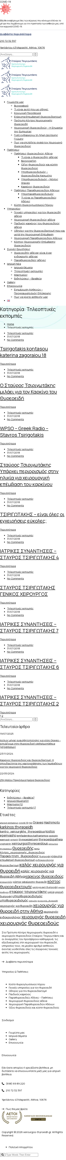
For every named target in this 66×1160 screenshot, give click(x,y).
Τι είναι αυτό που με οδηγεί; (31, 109)
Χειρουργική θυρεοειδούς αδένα (34, 220)
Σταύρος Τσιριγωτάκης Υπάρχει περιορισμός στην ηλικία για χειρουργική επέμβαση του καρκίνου (29, 474)
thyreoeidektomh (28, 839)
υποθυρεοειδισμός (14, 900)
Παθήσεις (13, 150)
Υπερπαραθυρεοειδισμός (37, 194)
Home (10, 324)
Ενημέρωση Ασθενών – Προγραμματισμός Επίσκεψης (32, 291)
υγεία (51, 892)
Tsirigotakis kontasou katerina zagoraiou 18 (24, 351)
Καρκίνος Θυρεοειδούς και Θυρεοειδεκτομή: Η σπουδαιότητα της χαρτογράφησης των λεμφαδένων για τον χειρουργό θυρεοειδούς (31, 763)
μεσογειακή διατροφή (45, 887)
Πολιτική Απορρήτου (21, 1147)
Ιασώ (37, 848)
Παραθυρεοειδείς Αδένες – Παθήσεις (31, 997)
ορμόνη (61, 887)
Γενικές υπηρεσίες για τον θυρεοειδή (30, 987)
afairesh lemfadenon (9, 823)
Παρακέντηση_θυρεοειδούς (19, 856)
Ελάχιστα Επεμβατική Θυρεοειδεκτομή (37, 117)
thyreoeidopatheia (51, 839)
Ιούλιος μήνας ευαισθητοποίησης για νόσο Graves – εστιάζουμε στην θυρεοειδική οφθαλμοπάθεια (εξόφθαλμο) (30, 744)
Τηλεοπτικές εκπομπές (28, 271)
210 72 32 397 (8, 41)
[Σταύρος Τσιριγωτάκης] (19, 68)
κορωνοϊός (6, 881)
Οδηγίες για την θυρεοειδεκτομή (28, 991)
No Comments (15, 339)
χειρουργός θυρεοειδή (43, 917)
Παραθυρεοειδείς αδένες (30, 260)
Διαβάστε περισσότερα (15, 34)
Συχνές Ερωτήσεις (18, 249)
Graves (38, 822)
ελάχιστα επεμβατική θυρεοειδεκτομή (31, 858)
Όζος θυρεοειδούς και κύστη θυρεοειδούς (34, 1007)
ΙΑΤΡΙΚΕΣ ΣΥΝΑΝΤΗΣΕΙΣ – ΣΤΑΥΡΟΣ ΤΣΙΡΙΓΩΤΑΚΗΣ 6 (29, 663)
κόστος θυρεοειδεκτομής (30, 884)
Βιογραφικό (21, 106)
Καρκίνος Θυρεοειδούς (35, 186)
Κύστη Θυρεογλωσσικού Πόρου (33, 205)
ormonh (14, 839)
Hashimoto (52, 822)
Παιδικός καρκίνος (20, 994)
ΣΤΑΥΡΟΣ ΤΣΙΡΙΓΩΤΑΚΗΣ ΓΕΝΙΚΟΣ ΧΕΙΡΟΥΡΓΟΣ (27, 590)
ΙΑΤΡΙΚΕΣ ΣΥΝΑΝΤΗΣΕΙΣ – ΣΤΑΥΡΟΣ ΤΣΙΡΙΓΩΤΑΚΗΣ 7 (29, 627)
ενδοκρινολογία (45, 860)
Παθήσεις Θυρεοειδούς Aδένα (33, 153)
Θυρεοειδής (23, 848)
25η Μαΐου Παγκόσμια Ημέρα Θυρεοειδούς (25, 780)
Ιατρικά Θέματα (23, 267)
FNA (30, 823)
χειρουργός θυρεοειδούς (29, 923)
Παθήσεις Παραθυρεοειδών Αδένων (36, 190)
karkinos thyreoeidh (16, 826)
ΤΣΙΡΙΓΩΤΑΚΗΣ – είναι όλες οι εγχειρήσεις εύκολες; (32, 517)
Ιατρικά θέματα (18, 801)
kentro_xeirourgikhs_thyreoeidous (22, 831)
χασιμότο (33, 901)
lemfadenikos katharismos (32, 835)
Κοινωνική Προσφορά (27, 113)
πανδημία (4, 892)
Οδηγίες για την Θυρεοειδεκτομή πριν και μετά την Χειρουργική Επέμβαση (39, 232)
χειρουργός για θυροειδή (16, 906)
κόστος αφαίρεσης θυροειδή (30, 881)
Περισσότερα (8, 363)
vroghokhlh (5, 843)
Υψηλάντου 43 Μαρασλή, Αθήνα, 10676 (22, 47)
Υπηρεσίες (14, 208)
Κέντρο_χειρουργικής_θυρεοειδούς (22, 852)
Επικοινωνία (14, 286)
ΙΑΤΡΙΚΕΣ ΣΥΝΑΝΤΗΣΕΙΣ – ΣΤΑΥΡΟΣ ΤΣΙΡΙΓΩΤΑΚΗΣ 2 (29, 700)
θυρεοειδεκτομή (9, 865)
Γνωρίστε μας (15, 102)
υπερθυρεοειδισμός (27, 896)
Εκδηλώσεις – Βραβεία (28, 278)
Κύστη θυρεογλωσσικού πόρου (27, 984)
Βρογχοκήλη (28, 161)
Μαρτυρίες (21, 275)
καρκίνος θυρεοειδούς (44, 876)
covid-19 (23, 822)
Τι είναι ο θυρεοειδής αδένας (39, 157)
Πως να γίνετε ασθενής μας (31, 297)
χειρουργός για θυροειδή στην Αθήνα (32, 908)
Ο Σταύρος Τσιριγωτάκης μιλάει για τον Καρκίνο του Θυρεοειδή (28, 391)
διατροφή (45, 856)
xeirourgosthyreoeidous (30, 843)
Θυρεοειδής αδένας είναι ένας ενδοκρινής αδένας (33, 254)
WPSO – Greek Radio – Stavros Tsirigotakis (24, 431)
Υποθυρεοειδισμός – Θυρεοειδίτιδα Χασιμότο (36, 173)
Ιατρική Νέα (14, 264)
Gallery (11, 282)
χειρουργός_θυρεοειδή (47, 901)
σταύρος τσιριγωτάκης (28, 891)
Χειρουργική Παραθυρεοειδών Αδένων (38, 238)
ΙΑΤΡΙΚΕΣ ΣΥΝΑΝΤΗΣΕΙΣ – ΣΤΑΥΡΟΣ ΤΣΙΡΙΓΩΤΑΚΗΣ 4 (29, 554)
